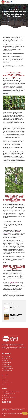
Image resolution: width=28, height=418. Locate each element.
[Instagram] (5, 402)
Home (3, 20)
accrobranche (6, 87)
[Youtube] (7, 402)
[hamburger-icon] (24, 2)
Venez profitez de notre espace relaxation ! (16, 316)
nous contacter (13, 282)
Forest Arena (8, 47)
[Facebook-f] (3, 402)
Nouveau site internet (14, 306)
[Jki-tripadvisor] (10, 402)
